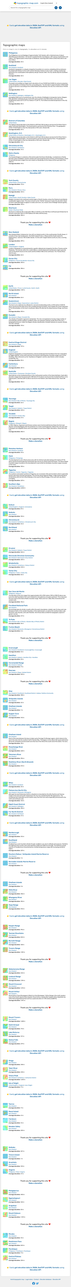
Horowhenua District (38, 629)
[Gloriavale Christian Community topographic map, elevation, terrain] (5, 557)
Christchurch (14, 520)
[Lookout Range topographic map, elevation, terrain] (5, 978)
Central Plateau (15, 1256)
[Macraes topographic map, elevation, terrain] (5, 672)
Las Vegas (13, 79)
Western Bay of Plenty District (35, 621)
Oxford (11, 505)
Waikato (20, 408)
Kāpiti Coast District (17, 804)
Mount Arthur (14, 992)
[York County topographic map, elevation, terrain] (5, 182)
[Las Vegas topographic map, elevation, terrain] (5, 84)
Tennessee (21, 373)
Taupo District (27, 408)
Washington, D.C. (15, 133)
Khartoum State (18, 210)
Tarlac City (13, 571)
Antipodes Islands (16, 699)
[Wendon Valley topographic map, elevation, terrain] (5, 1128)
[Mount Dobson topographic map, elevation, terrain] (5, 1215)
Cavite (18, 472)
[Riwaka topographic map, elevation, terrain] (5, 1236)
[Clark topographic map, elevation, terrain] (5, 461)
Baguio (11, 421)
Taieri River (13, 1068)
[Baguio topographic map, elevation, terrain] (5, 426)
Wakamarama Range (17, 969)
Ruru (11, 188)
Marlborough (14, 833)
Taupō (11, 406)
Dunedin (12, 315)
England (21, 246)
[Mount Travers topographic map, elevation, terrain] (5, 1019)
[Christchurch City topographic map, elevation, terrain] (5, 147)
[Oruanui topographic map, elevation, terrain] (5, 550)
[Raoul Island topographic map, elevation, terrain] (5, 1113)
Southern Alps (14, 484)
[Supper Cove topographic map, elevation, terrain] (5, 715)
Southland (21, 650)
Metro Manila (14, 153)
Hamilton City (27, 657)
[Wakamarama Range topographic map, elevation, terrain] (5, 971)
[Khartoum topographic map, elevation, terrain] (5, 211)
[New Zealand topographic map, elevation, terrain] (5, 236)
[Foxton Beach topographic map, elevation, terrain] (5, 629)
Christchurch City (16, 146)
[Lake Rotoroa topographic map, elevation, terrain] (5, 1034)
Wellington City (29, 95)
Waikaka (12, 1147)
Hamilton (12, 655)
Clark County (27, 81)
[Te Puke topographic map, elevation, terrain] (5, 621)
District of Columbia (17, 121)
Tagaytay (12, 470)
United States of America (16, 135)
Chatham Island (15, 734)
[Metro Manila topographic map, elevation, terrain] (5, 158)
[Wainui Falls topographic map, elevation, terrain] (5, 1042)
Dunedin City (26, 317)
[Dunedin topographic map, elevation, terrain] (5, 320)
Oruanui (12, 548)
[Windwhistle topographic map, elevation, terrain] (5, 565)
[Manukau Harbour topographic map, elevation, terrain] (5, 450)
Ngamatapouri (14, 1198)
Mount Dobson (14, 1213)
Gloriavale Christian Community (21, 556)
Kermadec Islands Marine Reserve (22, 862)
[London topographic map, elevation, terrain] (5, 250)
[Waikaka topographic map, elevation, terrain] (5, 1149)
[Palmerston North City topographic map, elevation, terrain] (5, 795)
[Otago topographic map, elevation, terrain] (5, 1062)
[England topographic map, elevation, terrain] (5, 355)
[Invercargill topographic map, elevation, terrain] (5, 650)
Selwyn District (29, 565)
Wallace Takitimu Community (45, 693)
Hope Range (13, 905)
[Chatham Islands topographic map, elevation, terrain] (5, 708)
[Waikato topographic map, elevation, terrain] (5, 514)
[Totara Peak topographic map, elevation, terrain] (5, 1077)
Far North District (16, 812)
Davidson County (31, 373)
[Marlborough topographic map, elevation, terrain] (5, 834)
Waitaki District (26, 672)
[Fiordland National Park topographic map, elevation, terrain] (5, 611)
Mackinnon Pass (15, 1241)
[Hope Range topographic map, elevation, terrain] (5, 907)
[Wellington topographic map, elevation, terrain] (5, 98)
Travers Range (14, 948)
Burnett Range (14, 941)
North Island (14, 294)
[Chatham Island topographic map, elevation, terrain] (5, 738)
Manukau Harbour (16, 449)
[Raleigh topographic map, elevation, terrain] (5, 199)
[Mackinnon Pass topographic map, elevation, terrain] (5, 1243)
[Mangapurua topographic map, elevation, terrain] (5, 1192)
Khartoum (13, 208)
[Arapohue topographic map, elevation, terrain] (5, 1207)
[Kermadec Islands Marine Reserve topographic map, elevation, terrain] (5, 863)
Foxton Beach (14, 627)
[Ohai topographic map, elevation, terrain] (5, 693)
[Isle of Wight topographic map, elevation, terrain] (5, 1085)
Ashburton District (30, 1078)
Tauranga (12, 399)
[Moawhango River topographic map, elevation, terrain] (5, 749)
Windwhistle (13, 563)
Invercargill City (29, 650)
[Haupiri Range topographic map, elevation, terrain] (5, 927)
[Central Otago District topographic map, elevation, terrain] (5, 344)
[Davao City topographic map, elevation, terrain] (5, 260)
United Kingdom (13, 246)
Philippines (13, 53)
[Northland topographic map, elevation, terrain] (5, 529)
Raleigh (12, 195)
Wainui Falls (13, 1040)
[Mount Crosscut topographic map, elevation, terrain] (5, 986)
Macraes (12, 670)
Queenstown (14, 301)
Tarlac (18, 573)
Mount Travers (14, 1017)
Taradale (12, 414)
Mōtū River (13, 890)
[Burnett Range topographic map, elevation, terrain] (5, 942)
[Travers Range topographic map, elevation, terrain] (5, 950)
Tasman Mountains (16, 933)
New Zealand (12, 67)
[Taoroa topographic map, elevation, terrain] (5, 1106)
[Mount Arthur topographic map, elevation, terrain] (5, 996)
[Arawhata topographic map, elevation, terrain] (5, 1164)
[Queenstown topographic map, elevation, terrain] (5, 306)
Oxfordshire (28, 507)
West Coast (21, 558)
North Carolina (22, 197)
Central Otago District (17, 342)
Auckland (12, 65)
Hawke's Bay (21, 416)
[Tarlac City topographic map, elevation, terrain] (5, 572)
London (12, 245)
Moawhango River (16, 747)
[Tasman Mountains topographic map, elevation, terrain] (5, 935)
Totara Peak (13, 1076)
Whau (11, 783)
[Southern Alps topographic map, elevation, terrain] (5, 486)
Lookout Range (15, 977)
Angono (12, 1170)
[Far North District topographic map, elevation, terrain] (5, 813)
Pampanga (19, 458)
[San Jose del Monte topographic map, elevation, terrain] (5, 597)
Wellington (13, 93)
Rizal (17, 1172)
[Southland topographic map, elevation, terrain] (5, 845)
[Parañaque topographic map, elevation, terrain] (5, 1251)
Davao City (13, 259)
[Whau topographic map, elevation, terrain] (5, 784)
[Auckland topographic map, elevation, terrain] (5, 70)
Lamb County (27, 288)
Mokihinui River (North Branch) (21, 762)
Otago (19, 303)
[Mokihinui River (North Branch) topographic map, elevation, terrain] (5, 764)
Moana (20, 190)
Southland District (30, 693)
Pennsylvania (22, 182)
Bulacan (18, 593)
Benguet (18, 423)
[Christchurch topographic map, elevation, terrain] (5, 522)
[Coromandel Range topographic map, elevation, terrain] (5, 665)
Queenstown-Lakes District (30, 303)
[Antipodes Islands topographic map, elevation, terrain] (5, 700)
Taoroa (11, 1104)
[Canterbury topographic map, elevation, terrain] (5, 366)
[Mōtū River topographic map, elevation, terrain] (5, 892)
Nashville (12, 371)
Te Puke (12, 620)
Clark (11, 456)
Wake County (31, 197)
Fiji (10, 266)
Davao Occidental (21, 260)
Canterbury (21, 147)
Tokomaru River (15, 754)
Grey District (29, 558)
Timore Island (14, 1155)
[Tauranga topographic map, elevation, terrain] (5, 400)
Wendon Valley (14, 1127)
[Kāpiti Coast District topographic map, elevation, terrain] (5, 806)
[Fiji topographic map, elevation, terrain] (5, 267)
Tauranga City (31, 401)
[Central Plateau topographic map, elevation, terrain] (5, 1258)
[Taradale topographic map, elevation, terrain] (5, 415)
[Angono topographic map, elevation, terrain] (5, 1172)
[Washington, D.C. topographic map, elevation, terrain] (5, 137)
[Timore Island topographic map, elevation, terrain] (5, 1156)
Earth (11, 286)
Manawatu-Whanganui (24, 629)
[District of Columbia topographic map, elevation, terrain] (5, 125)
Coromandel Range (16, 663)
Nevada (20, 81)
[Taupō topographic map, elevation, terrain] (5, 408)
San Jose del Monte (16, 592)
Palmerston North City (18, 790)
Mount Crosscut (15, 984)
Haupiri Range (14, 926)
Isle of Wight (13, 1083)
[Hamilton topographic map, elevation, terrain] (5, 657)
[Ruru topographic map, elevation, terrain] (5, 190)
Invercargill (13, 648)
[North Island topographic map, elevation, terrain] (5, 295)
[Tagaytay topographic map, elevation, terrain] (5, 475)
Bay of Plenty (21, 401)
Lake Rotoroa (14, 1032)
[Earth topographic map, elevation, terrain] (5, 288)
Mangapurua (14, 1191)
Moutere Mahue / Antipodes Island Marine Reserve (29, 854)
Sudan (10, 210)
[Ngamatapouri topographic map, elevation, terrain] (5, 1200)
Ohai (10, 691)
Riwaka (11, 1234)
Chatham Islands (15, 706)
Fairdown (12, 1119)
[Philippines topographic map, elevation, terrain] (5, 57)
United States (13, 81)
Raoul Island (13, 1111)
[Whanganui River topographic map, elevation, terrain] (5, 899)
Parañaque (13, 1249)
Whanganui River (15, 897)
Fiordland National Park (18, 606)
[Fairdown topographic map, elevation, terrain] (5, 1121)
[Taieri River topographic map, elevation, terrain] (5, 1070)
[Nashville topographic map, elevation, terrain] (5, 376)
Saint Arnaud (14, 1025)
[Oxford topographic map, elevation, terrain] (5, 507)
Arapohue (12, 1206)
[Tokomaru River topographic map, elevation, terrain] (5, 756)
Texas (19, 288)
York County (13, 180)
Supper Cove (14, 714)
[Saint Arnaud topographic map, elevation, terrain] (5, 1027)
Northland (13, 527)
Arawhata (12, 1162)
